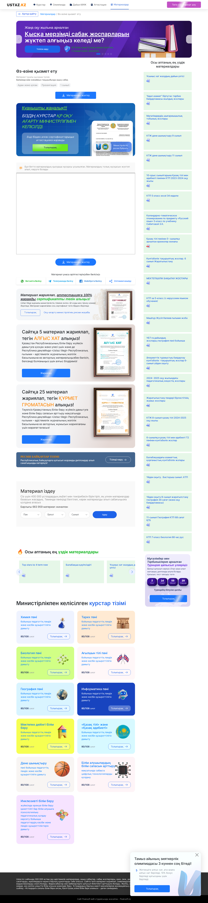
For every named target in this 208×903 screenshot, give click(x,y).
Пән (25, 514)
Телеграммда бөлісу (63, 281)
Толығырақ (50, 148)
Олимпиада (59, 4)
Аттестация (100, 4)
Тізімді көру (116, 459)
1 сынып (64, 85)
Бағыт (51, 514)
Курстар (40, 4)
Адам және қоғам (27, 85)
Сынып (75, 514)
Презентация (49, 85)
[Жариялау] (46, 370)
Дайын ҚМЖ (79, 4)
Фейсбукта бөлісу (93, 281)
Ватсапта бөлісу (33, 281)
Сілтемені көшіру (122, 281)
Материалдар (121, 4)
